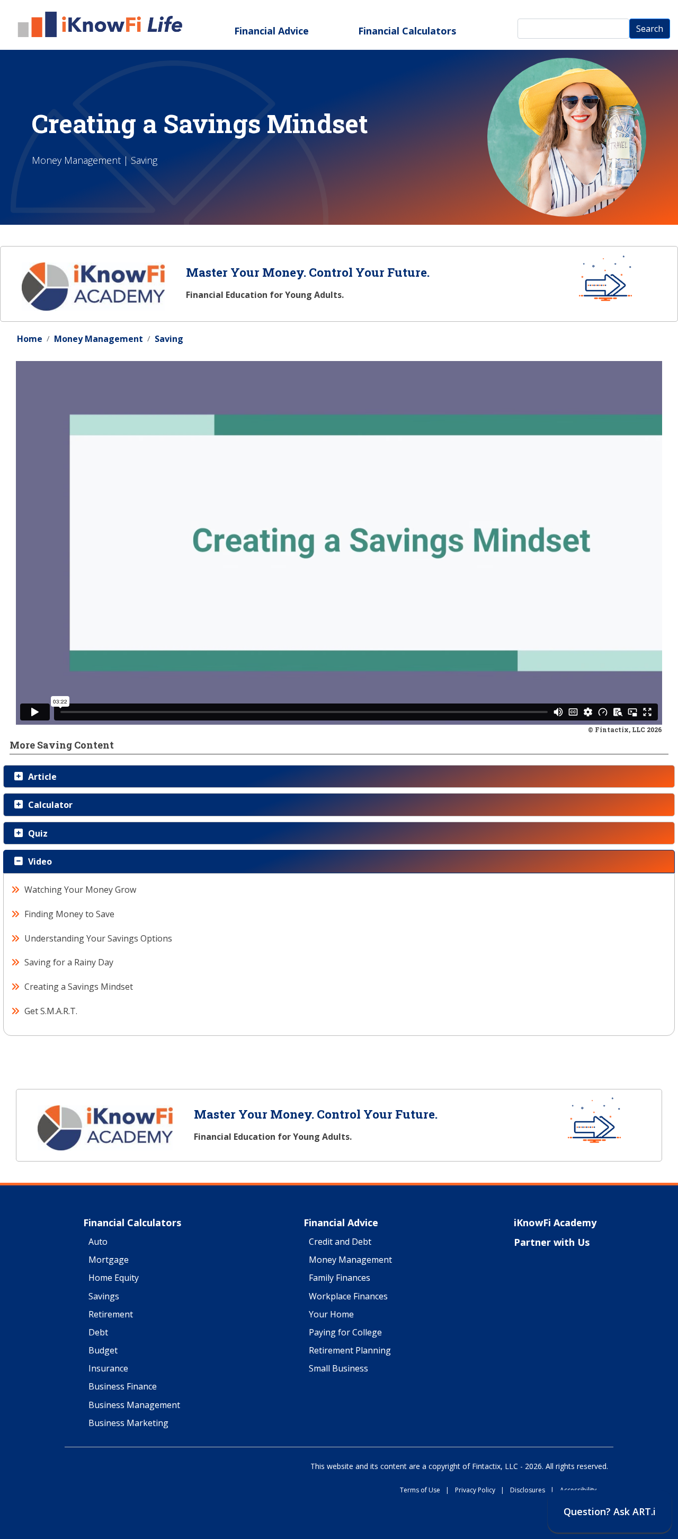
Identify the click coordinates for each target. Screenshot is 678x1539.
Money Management (98, 339)
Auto (98, 1242)
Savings (103, 1296)
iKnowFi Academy (555, 1223)
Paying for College (345, 1332)
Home (29, 339)
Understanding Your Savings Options (98, 938)
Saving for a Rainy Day (69, 962)
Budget (103, 1350)
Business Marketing (128, 1423)
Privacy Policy (479, 1490)
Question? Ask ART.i (610, 1511)
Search (649, 28)
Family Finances (339, 1278)
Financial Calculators (407, 30)
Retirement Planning (350, 1350)
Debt (98, 1332)
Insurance (108, 1369)
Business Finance (122, 1387)
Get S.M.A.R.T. (51, 1011)
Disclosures (532, 1490)
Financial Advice (271, 30)
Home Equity (113, 1278)
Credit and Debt (340, 1242)
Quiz (38, 833)
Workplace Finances (348, 1296)
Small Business (338, 1369)
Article (42, 776)
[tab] (339, 776)
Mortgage (108, 1260)
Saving (169, 339)
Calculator (50, 805)
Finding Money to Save (69, 914)
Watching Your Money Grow (80, 889)
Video (40, 861)
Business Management (134, 1405)
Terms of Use (424, 1490)
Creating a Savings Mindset (79, 986)
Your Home (331, 1314)
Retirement (110, 1314)
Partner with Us (552, 1242)
